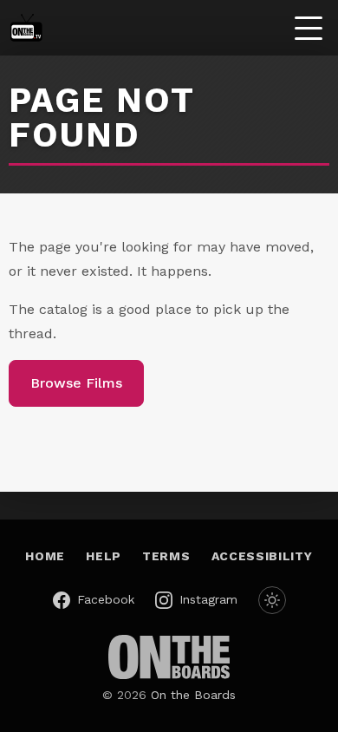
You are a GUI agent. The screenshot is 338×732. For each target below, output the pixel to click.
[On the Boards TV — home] (26, 27)
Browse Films (76, 383)
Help (103, 556)
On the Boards (193, 695)
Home (45, 556)
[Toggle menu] (308, 28)
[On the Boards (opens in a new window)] (169, 657)
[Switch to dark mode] (272, 600)
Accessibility (262, 556)
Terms (166, 556)
